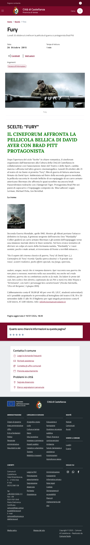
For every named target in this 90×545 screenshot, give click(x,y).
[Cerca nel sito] (80, 11)
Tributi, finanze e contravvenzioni (52, 438)
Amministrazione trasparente (53, 474)
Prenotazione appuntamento (32, 477)
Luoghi (68, 444)
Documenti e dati (14, 447)
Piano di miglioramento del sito (53, 502)
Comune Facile (65, 536)
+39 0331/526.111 (14, 493)
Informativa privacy (53, 479)
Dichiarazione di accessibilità (52, 492)
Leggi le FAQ (32, 472)
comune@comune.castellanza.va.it (15, 517)
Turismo (30, 451)
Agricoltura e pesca (53, 459)
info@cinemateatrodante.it (52, 301)
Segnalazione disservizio (32, 485)
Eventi (68, 448)
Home (9, 21)
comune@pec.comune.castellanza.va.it (15, 509)
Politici (9, 436)
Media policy (12, 530)
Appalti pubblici (33, 444)
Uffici (9, 429)
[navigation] (2, 10)
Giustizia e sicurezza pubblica (54, 431)
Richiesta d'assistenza (31, 492)
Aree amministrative (15, 425)
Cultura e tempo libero (33, 431)
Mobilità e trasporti (34, 455)
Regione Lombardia (13, 3)
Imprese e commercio (35, 440)
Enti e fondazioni (13, 433)
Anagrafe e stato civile (33, 423)
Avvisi (68, 429)
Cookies (49, 486)
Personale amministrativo (13, 442)
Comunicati (70, 425)
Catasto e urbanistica (35, 447)
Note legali (50, 483)
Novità (17, 21)
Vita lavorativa (32, 436)
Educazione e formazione (51, 423)
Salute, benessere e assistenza (54, 449)
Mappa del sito (39, 530)
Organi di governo (14, 421)
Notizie (68, 421)
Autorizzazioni (51, 455)
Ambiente (50, 444)
